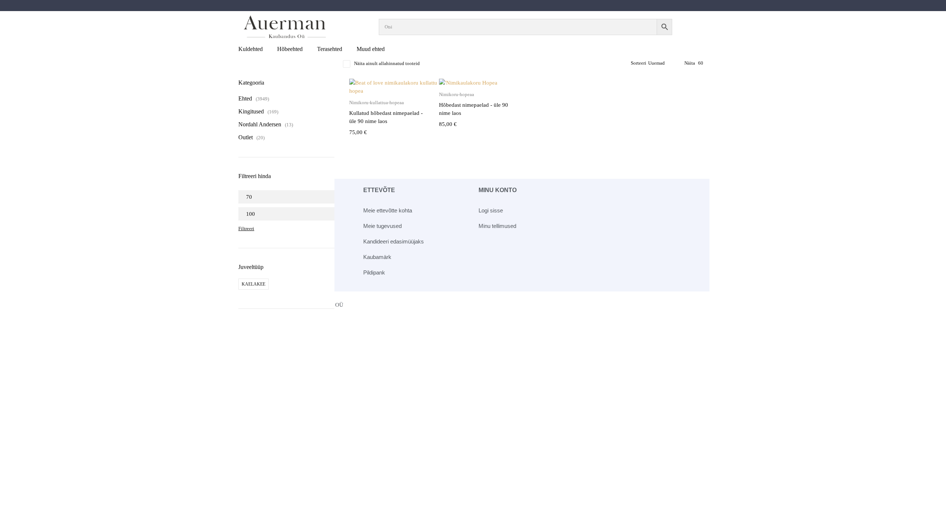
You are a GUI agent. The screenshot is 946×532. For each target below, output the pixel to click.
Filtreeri (246, 228)
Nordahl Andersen (259, 124)
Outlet (245, 137)
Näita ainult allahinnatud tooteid (387, 63)
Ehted (245, 98)
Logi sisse (491, 210)
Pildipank (374, 272)
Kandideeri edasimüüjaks (393, 241)
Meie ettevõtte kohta (387, 210)
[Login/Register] (697, 27)
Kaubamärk (377, 257)
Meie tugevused (382, 226)
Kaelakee (253, 284)
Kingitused (251, 111)
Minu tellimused (497, 226)
